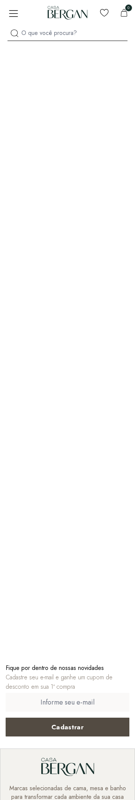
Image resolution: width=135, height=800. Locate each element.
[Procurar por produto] (14, 33)
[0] (124, 13)
